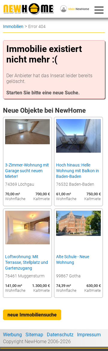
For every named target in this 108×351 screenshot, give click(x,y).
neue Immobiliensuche (32, 315)
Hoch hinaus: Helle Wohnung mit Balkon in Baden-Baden (77, 171)
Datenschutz (60, 334)
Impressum (89, 334)
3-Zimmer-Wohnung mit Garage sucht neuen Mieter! (27, 171)
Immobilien (13, 26)
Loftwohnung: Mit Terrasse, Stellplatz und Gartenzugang (26, 262)
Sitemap (34, 334)
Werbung (12, 334)
